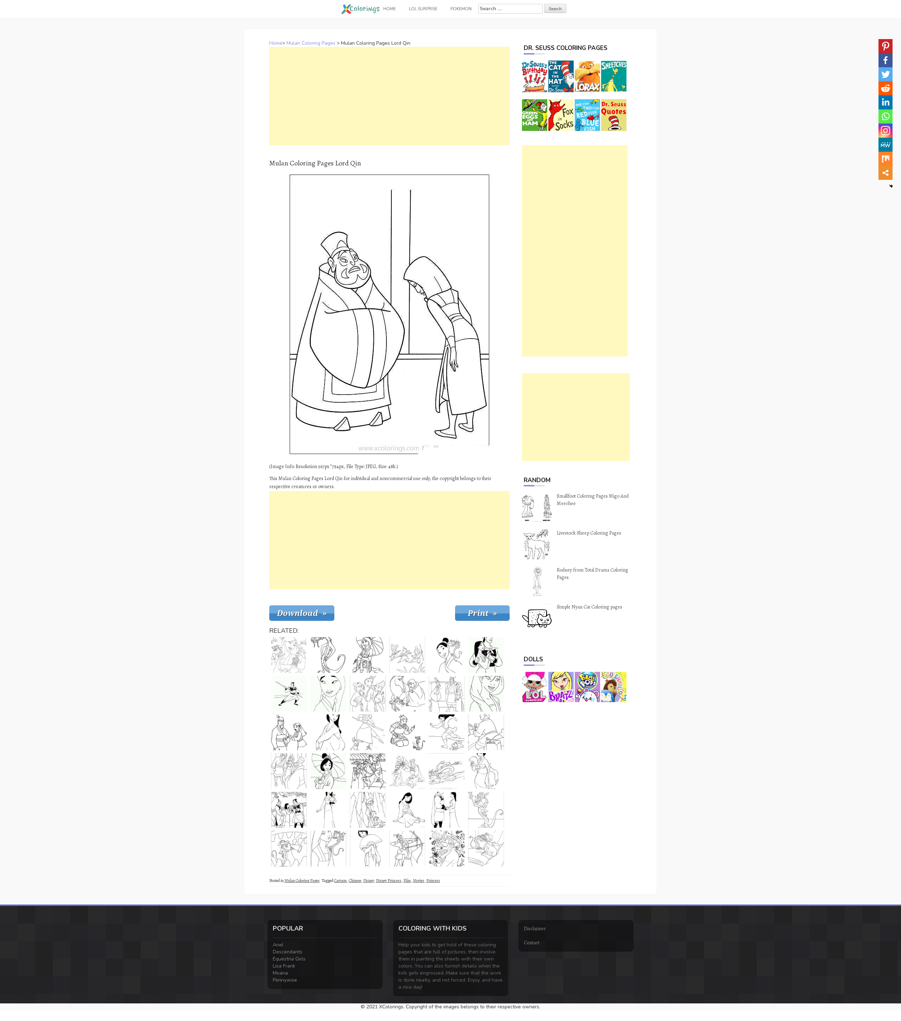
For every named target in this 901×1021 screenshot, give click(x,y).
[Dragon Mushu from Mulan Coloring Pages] (486, 809)
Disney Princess (388, 880)
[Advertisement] (389, 96)
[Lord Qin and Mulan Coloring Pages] (289, 771)
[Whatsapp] (885, 116)
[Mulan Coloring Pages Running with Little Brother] (446, 732)
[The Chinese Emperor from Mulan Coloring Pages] (446, 693)
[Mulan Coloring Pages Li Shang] (486, 655)
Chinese (355, 880)
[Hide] (891, 186)
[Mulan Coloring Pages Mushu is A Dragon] (289, 848)
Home (275, 43)
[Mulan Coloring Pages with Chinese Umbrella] (328, 771)
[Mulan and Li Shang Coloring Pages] (289, 809)
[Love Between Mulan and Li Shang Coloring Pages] (446, 809)
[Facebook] (885, 60)
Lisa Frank (284, 966)
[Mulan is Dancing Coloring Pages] (486, 771)
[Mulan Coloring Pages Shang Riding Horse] (486, 732)
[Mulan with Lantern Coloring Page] (328, 809)
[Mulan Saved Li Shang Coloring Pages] (367, 809)
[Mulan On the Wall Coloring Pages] (367, 771)
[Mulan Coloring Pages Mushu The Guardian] (328, 655)
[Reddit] (885, 88)
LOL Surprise (423, 9)
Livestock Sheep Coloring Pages (589, 533)
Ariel (278, 944)
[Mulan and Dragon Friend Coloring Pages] (407, 732)
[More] (885, 173)
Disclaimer (535, 928)
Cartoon (340, 880)
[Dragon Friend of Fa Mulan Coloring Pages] (328, 848)
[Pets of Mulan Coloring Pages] (367, 732)
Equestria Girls (289, 959)
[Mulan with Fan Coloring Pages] (367, 848)
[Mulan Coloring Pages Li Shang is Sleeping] (486, 848)
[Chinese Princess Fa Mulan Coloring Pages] (328, 693)
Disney (368, 880)
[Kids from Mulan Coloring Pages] (407, 655)
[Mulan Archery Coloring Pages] (407, 848)
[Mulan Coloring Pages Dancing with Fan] (446, 848)
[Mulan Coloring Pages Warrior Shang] (289, 693)
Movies (418, 880)
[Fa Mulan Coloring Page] (486, 693)
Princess (433, 880)
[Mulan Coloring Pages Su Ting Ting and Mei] (367, 693)
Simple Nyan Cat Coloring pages (589, 607)
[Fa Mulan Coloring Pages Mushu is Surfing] (446, 771)
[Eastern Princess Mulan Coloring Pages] (407, 771)
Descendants (287, 951)
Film (407, 880)
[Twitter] (885, 74)
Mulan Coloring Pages (310, 43)
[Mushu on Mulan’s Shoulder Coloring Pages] (446, 655)
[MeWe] (885, 145)
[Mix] (885, 159)
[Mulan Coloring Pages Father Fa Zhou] (289, 732)
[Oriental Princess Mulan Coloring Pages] (367, 655)
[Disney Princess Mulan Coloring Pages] (407, 809)
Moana (280, 973)
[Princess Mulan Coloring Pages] (289, 655)
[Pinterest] (885, 46)
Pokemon (461, 9)
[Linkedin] (885, 102)
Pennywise (285, 980)
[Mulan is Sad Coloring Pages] (407, 693)
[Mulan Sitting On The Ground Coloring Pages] (328, 732)
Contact (532, 942)
